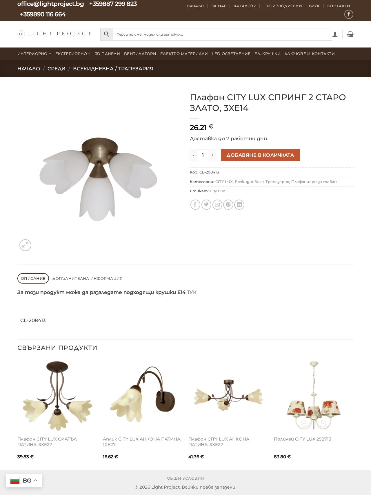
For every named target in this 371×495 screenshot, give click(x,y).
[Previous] (17, 414)
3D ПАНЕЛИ (107, 53)
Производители (282, 5)
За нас (219, 5)
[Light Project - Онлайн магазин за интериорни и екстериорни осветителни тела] (54, 34)
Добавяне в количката (260, 155)
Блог (315, 5)
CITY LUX (224, 181)
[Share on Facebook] (195, 205)
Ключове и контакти (310, 53)
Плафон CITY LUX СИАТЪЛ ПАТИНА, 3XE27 (47, 441)
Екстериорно (71, 53)
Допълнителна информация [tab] (87, 278)
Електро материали (184, 53)
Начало (196, 5)
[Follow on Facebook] (348, 14)
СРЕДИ (57, 69)
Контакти (338, 5)
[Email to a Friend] (217, 205)
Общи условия (185, 478)
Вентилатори (140, 53)
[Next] (353, 414)
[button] (335, 34)
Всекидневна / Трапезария (113, 69)
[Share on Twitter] (206, 205)
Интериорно (32, 53)
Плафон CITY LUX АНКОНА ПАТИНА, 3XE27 (218, 441)
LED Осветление (231, 53)
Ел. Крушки (267, 53)
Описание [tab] (33, 278)
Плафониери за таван (314, 181)
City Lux (217, 191)
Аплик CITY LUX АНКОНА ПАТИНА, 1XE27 (142, 441)
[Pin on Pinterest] (228, 205)
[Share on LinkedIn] (239, 205)
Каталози (245, 5)
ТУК (192, 292)
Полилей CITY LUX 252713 (302, 439)
